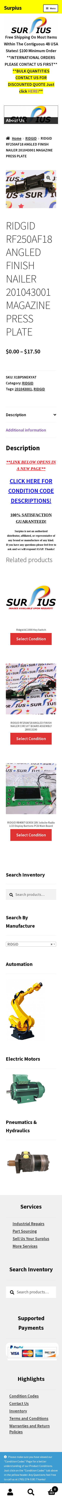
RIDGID (31, 138)
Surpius (13, 7)
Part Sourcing (25, 1231)
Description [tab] (16, 414)
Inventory (18, 1411)
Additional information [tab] (26, 430)
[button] (48, 178)
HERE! (33, 91)
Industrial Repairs (28, 1223)
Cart (48, 1487)
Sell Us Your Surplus (31, 1238)
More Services (25, 1246)
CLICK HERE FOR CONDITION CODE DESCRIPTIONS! (31, 491)
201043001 (23, 389)
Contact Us (19, 1403)
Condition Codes (24, 1396)
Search (31, 1492)
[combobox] (31, 944)
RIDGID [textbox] (30, 944)
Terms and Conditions (28, 1418)
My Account (10, 1492)
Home (16, 138)
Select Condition (31, 638)
